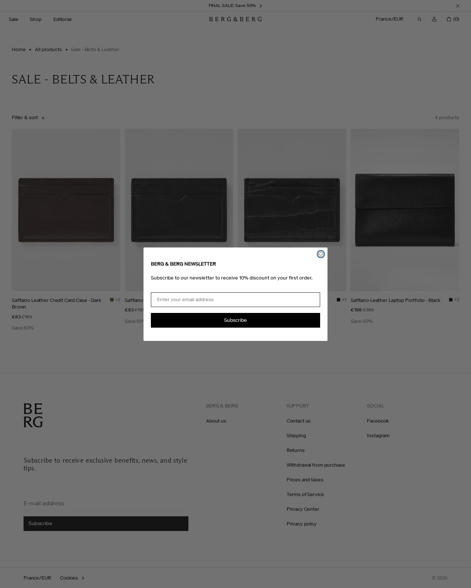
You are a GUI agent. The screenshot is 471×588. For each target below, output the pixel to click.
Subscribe (235, 320)
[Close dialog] (321, 254)
